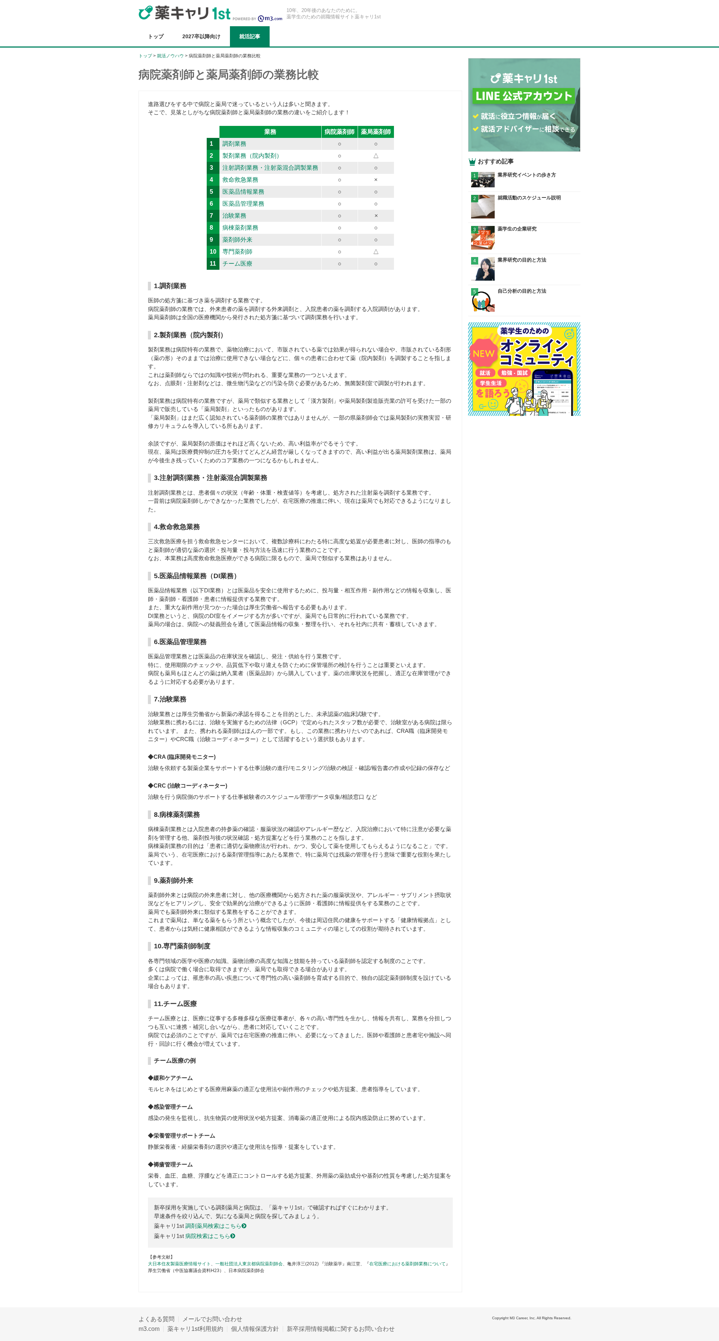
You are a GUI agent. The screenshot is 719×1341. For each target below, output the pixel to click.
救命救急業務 (240, 179)
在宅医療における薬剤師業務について (407, 1263)
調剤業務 (234, 144)
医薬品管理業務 (243, 203)
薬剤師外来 (237, 239)
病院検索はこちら (207, 1236)
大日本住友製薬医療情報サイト (179, 1263)
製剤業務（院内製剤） (252, 155)
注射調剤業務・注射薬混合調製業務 (270, 167)
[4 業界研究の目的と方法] (524, 278)
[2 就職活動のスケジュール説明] (524, 216)
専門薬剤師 (237, 251)
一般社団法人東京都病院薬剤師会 (249, 1263)
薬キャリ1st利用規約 (195, 1329)
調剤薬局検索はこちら (213, 1226)
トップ (156, 36)
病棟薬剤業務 (240, 227)
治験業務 (234, 215)
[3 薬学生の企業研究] (524, 247)
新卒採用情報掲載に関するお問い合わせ (341, 1329)
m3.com (149, 1329)
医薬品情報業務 (243, 191)
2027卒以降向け (201, 36)
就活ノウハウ (170, 55)
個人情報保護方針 (255, 1329)
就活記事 (249, 36)
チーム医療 (237, 263)
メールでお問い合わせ (212, 1319)
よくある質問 (157, 1319)
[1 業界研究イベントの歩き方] (524, 185)
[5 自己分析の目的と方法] (524, 309)
